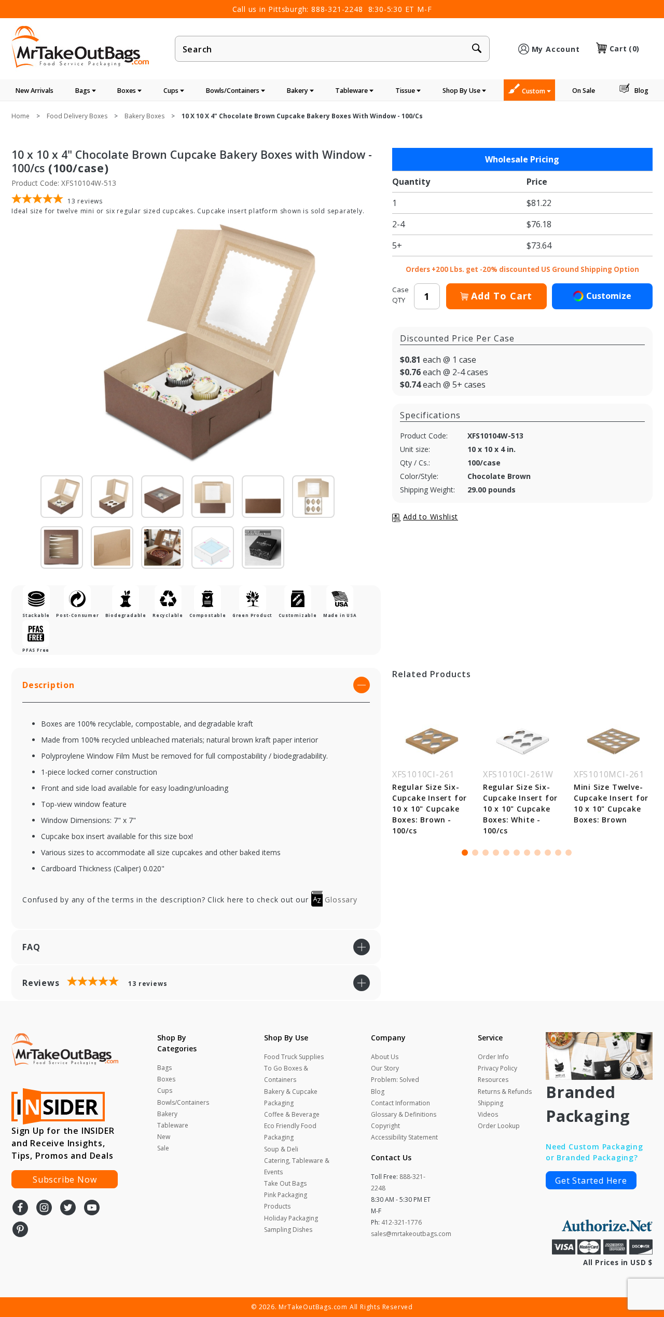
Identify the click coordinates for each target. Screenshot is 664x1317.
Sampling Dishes (288, 1229)
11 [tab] (568, 852)
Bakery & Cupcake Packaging (290, 1097)
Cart (625, 48)
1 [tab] (465, 852)
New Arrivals (34, 90)
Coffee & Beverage (292, 1114)
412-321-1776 (401, 1222)
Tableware (352, 90)
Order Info (493, 1056)
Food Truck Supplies (294, 1056)
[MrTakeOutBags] (80, 47)
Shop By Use (462, 90)
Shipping (490, 1103)
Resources (493, 1079)
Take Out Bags (285, 1183)
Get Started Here (591, 1180)
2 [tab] (475, 852)
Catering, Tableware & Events (296, 1166)
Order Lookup (499, 1125)
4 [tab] (496, 852)
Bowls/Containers (233, 90)
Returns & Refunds (505, 1091)
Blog (641, 90)
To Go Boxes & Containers (286, 1074)
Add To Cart (501, 296)
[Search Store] (477, 49)
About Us (384, 1056)
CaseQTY (400, 295)
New (163, 1136)
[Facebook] (20, 1208)
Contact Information (400, 1103)
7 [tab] (527, 852)
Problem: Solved (395, 1079)
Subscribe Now (64, 1179)
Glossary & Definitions (403, 1114)
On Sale (583, 90)
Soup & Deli (281, 1149)
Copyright (385, 1125)
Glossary (340, 899)
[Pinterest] (20, 1230)
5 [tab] (506, 852)
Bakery (298, 90)
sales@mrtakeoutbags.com (411, 1233)
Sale (163, 1148)
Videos (488, 1114)
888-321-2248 (337, 9)
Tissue (406, 90)
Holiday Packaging (291, 1218)
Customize (608, 295)
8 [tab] (537, 852)
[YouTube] (92, 1208)
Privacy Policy (497, 1068)
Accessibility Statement (404, 1137)
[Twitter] (68, 1208)
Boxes (127, 90)
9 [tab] (548, 852)
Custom (534, 91)
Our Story (385, 1068)
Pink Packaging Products (285, 1200)
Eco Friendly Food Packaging (290, 1131)
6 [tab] (517, 852)
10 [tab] (558, 852)
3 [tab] (485, 852)
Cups (171, 90)
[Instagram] (44, 1208)
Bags (83, 90)
